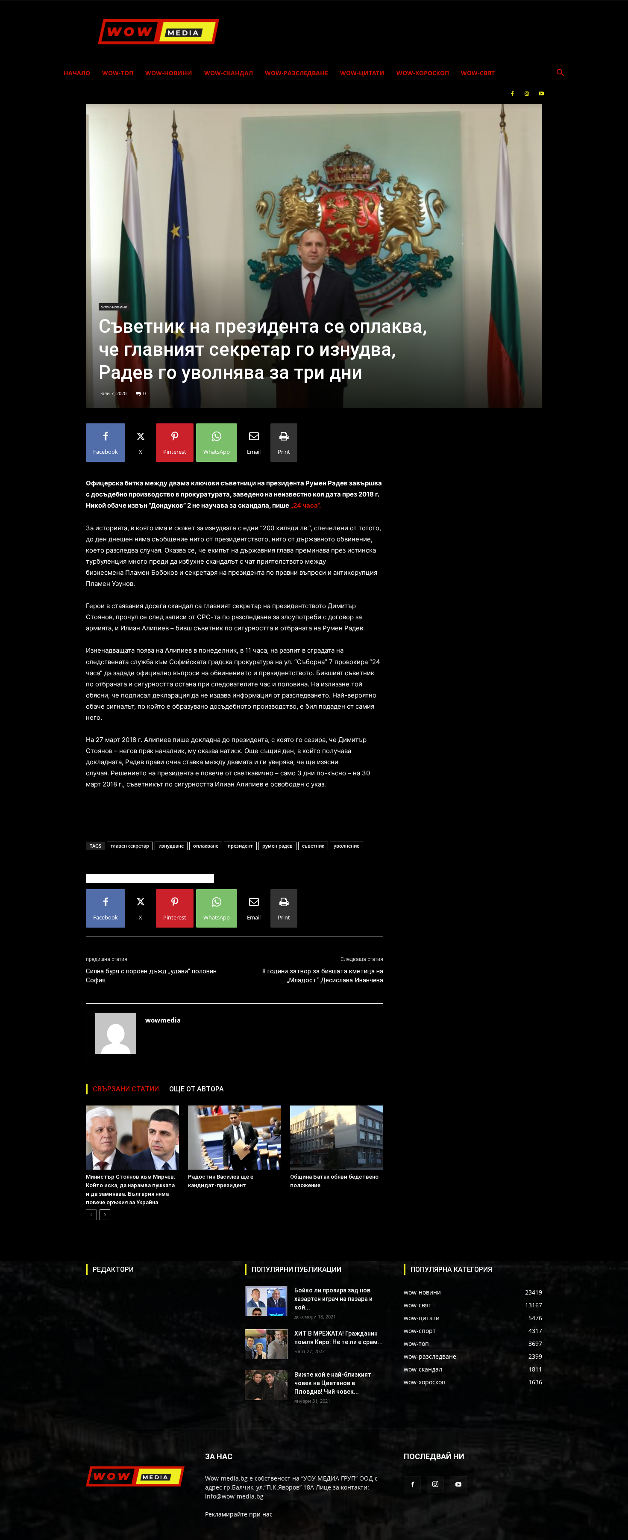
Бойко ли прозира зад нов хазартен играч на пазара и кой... (333, 1299)
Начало (77, 73)
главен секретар (130, 845)
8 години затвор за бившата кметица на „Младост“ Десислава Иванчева (322, 975)
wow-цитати (362, 73)
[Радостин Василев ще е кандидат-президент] (234, 1137)
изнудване (171, 845)
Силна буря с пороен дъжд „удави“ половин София (151, 975)
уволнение (346, 845)
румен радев (277, 845)
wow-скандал (228, 73)
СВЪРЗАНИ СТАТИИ (126, 1089)
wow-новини (168, 73)
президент (240, 845)
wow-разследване (296, 73)
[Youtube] (541, 93)
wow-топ (117, 73)
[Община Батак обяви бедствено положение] (336, 1137)
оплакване (205, 845)
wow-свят (478, 73)
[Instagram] (526, 93)
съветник (313, 845)
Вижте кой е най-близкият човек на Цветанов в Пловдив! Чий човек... (332, 1383)
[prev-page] (91, 1214)
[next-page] (105, 1214)
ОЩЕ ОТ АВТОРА (196, 1089)
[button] (560, 74)
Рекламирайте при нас (239, 1514)
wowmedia (163, 1020)
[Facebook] (512, 93)
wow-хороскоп (422, 73)
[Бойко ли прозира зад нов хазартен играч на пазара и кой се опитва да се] (266, 1301)
